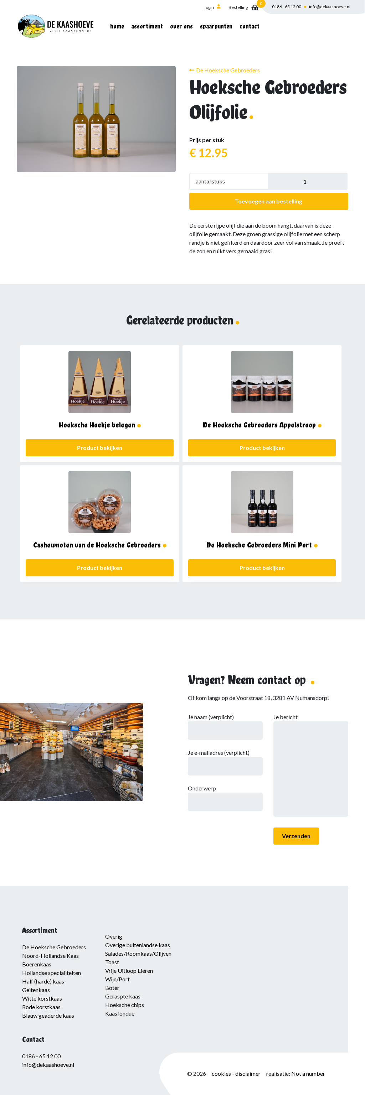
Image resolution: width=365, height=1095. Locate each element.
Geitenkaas (36, 989)
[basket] (243, 7)
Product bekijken (99, 447)
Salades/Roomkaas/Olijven (138, 953)
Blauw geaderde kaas (48, 1015)
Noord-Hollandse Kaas (50, 955)
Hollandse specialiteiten (51, 972)
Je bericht (285, 716)
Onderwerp (202, 788)
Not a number (308, 1073)
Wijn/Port (117, 979)
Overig (113, 936)
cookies (222, 1073)
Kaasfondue (119, 1013)
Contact (249, 26)
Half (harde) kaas (43, 981)
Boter (112, 987)
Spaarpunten (216, 26)
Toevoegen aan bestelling (268, 201)
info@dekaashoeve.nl (329, 6)
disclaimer (248, 1073)
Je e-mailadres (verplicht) (219, 752)
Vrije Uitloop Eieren (129, 970)
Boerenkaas (36, 964)
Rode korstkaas (41, 1006)
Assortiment (147, 26)
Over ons (181, 26)
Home (117, 26)
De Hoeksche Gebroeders (228, 70)
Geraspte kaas (122, 996)
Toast (112, 962)
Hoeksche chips (124, 1004)
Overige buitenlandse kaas (137, 944)
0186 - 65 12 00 (286, 6)
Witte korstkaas (42, 998)
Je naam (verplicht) (211, 716)
